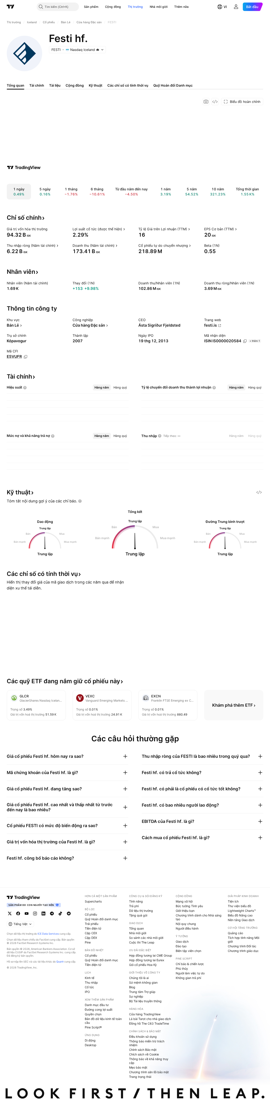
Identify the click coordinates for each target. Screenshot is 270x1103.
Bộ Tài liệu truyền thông (145, 1001)
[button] (101, 7)
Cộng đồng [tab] (75, 85)
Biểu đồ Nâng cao (240, 915)
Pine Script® (93, 1027)
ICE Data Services (48, 933)
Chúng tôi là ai (139, 978)
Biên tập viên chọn (188, 951)
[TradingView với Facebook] (18, 913)
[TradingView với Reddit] (69, 913)
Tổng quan (136, 928)
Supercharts (93, 901)
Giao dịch (182, 941)
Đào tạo (181, 946)
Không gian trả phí (188, 978)
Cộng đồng (113, 6)
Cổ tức (89, 987)
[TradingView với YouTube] (27, 913)
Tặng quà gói (138, 915)
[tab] (102, 387)
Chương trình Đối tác (242, 946)
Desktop (90, 1045)
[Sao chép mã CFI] (25, 357)
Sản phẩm (91, 6)
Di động (90, 1040)
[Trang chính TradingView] (10, 7)
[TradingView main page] (23, 897)
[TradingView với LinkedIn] (43, 913)
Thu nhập (91, 982)
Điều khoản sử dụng (143, 1036)
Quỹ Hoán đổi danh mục (101, 919)
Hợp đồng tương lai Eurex (146, 960)
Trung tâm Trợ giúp (142, 992)
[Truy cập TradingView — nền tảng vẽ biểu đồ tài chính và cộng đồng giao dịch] (24, 167)
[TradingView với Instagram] (35, 913)
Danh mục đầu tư (97, 1005)
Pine (88, 942)
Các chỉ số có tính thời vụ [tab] (127, 85)
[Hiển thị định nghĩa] (50, 229)
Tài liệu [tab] (55, 85)
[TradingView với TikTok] (60, 913)
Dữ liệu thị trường (141, 910)
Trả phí (134, 906)
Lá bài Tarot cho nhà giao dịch (150, 1019)
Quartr (60, 961)
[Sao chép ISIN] (245, 341)
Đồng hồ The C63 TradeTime (149, 1023)
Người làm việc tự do (190, 973)
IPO (87, 992)
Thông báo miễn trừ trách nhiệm (146, 1043)
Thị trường (135, 6)
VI (225, 7)
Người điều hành (187, 928)
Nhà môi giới (159, 6)
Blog (132, 987)
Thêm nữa (181, 6)
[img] (98, 50)
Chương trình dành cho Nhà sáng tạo (198, 917)
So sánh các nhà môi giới (146, 937)
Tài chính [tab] (36, 85)
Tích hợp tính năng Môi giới (243, 939)
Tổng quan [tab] (15, 85)
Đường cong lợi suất (98, 1009)
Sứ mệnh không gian (143, 982)
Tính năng (136, 901)
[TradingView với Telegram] (52, 913)
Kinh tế (89, 978)
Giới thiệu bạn (185, 910)
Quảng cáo (235, 933)
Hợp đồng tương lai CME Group (150, 955)
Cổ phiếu (91, 914)
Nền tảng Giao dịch (241, 920)
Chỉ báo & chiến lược (190, 964)
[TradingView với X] (10, 913)
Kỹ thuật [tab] (95, 85)
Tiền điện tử (93, 928)
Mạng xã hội (184, 901)
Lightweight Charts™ (242, 910)
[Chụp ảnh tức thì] (206, 101)
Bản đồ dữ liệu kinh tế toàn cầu (103, 1020)
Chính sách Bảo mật (143, 1049)
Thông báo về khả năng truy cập (148, 1061)
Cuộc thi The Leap (141, 942)
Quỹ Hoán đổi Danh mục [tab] (173, 85)
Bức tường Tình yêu (189, 906)
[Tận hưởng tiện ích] (215, 101)
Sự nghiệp (136, 996)
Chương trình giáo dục (243, 951)
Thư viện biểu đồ (239, 906)
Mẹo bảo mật (138, 1067)
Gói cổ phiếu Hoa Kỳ (143, 965)
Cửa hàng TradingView (145, 1014)
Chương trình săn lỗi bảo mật (149, 1072)
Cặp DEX (91, 937)
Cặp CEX (91, 933)
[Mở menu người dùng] (236, 7)
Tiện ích (233, 901)
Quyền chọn (93, 1014)
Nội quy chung (186, 924)
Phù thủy (182, 968)
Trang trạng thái (140, 1076)
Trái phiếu (91, 924)
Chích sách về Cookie (144, 1054)
